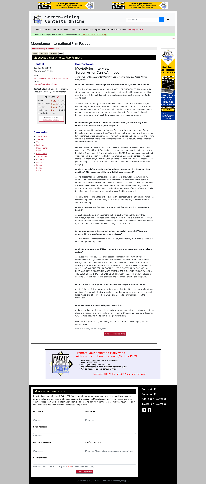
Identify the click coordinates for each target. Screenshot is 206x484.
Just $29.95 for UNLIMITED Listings (94, 35)
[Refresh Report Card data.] (57, 97)
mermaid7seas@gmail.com (45, 84)
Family (39, 168)
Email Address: (40, 427)
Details (35, 53)
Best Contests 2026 (117, 29)
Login (173, 38)
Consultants (41, 153)
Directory (57, 29)
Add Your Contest (154, 399)
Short (38, 151)
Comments (53, 53)
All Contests (41, 136)
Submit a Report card (51, 120)
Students (40, 139)
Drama (39, 165)
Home (38, 29)
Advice (74, 29)
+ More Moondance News (115, 334)
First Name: (38, 411)
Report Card (44, 53)
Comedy (40, 159)
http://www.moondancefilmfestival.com (51, 78)
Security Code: (40, 458)
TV (37, 142)
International (42, 148)
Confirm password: (94, 442)
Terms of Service (154, 404)
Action (39, 162)
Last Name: (90, 411)
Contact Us (149, 389)
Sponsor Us (100, 29)
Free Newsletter (86, 29)
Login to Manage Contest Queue (45, 48)
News (66, 29)
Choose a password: (42, 442)
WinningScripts (135, 29)
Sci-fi (38, 171)
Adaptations (41, 156)
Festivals (40, 145)
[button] (168, 19)
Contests (47, 29)
